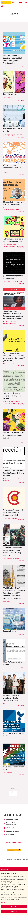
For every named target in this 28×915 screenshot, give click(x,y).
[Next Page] (15, 794)
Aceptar (14, 906)
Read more (21, 66)
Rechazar (14, 911)
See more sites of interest (14, 843)
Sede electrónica (13, 850)
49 (13, 795)
